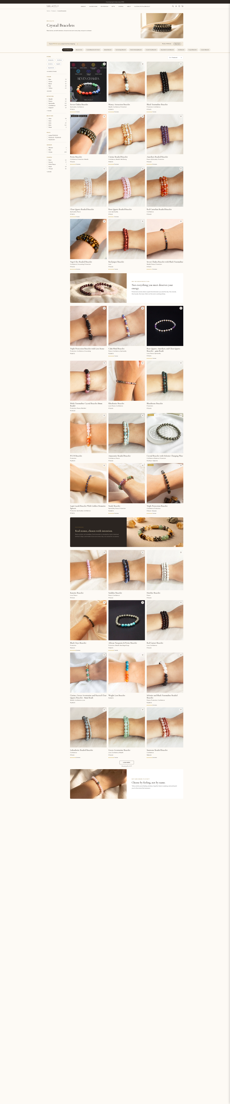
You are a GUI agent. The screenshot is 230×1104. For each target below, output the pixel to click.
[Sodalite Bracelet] (126, 570)
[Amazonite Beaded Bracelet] (126, 433)
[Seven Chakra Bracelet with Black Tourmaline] (165, 239)
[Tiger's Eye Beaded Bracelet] (88, 239)
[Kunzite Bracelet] (88, 570)
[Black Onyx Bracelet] (88, 620)
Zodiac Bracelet (107, 49)
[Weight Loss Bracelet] (126, 673)
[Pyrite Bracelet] (88, 134)
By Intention (104, 6)
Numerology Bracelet (121, 49)
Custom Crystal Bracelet (142, 6)
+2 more (49, 171)
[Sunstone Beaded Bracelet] (165, 727)
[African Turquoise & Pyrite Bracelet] (126, 620)
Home (48, 11)
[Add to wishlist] (104, 64)
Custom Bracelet (205, 49)
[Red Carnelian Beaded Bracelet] (165, 187)
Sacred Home (93, 6)
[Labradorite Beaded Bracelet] (88, 727)
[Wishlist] (179, 6)
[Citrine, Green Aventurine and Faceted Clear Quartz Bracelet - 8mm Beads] (88, 673)
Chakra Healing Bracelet (136, 49)
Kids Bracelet (181, 49)
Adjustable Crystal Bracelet (167, 49)
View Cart (177, 43)
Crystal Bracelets (68, 49)
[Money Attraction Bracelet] (126, 82)
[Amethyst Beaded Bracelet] (165, 134)
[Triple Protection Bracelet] (165, 483)
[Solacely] (53, 6)
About (129, 6)
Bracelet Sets (79, 49)
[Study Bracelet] (126, 483)
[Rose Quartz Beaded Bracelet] (126, 187)
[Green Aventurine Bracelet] (126, 727)
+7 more (49, 110)
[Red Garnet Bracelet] (165, 620)
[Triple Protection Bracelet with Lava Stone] (88, 326)
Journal (121, 6)
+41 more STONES (52, 71)
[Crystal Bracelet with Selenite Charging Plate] (165, 433)
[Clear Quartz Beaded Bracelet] (88, 187)
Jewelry (83, 6)
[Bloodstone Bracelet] (165, 381)
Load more (126, 762)
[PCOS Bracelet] (88, 433)
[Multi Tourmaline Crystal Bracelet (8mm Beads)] (88, 381)
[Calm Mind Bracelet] (126, 326)
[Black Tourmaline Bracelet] (165, 82)
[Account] (176, 6)
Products (53, 11)
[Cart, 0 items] (182, 6)
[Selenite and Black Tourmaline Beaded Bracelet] (165, 673)
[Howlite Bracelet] (165, 570)
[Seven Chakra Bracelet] (88, 82)
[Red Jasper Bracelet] (126, 239)
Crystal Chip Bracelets (151, 49)
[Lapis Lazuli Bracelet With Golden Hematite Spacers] (88, 483)
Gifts (113, 6)
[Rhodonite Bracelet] (126, 381)
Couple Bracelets (192, 49)
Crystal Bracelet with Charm (93, 49)
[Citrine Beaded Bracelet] (126, 134)
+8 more (49, 91)
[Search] (173, 6)
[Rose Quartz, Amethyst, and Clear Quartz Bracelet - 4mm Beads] (165, 326)
